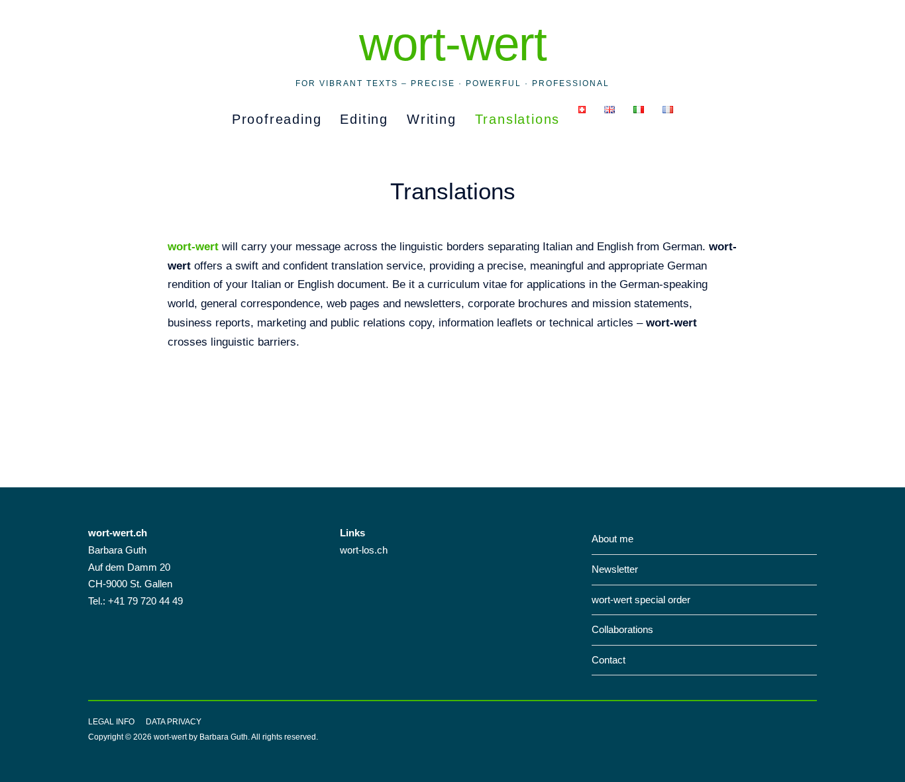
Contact (608, 659)
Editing (364, 119)
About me (612, 538)
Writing (431, 119)
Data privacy (173, 721)
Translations (517, 119)
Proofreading (277, 119)
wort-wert (453, 44)
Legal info (111, 721)
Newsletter (615, 569)
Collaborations (622, 629)
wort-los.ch (364, 550)
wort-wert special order (641, 599)
